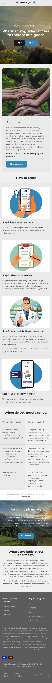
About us (6, 615)
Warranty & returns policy (39, 675)
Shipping (32, 608)
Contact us (33, 620)
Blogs (30, 612)
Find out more (16, 164)
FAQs (30, 603)
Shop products (8, 606)
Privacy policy (5, 675)
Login (19, 42)
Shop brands (7, 610)
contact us (7, 584)
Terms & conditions (18, 675)
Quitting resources (36, 616)
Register (31, 42)
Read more (26, 536)
